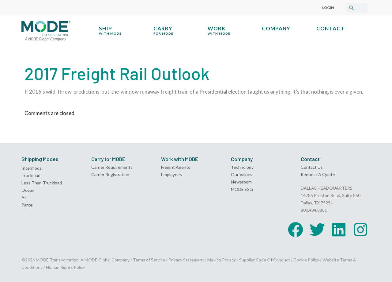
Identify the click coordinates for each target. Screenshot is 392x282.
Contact (330, 28)
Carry (163, 30)
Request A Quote (318, 174)
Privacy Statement (186, 259)
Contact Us (312, 167)
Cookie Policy (306, 259)
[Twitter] (317, 229)
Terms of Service (149, 259)
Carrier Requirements (112, 167)
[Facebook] (295, 229)
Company (276, 28)
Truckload (30, 175)
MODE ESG (242, 189)
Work (219, 30)
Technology (242, 167)
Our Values (241, 174)
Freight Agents (175, 167)
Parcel (27, 204)
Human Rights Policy (65, 267)
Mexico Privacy (221, 259)
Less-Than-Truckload (41, 182)
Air (24, 197)
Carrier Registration (110, 174)
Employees (171, 174)
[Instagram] (360, 229)
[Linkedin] (338, 229)
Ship (110, 30)
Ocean (27, 190)
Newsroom (241, 181)
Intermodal (32, 168)
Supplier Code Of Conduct (264, 259)
